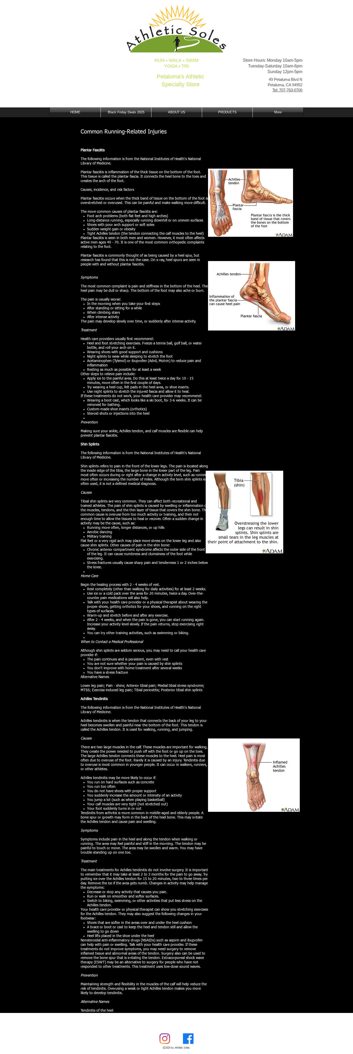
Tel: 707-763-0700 (287, 90)
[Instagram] (164, 1038)
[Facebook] (188, 1038)
